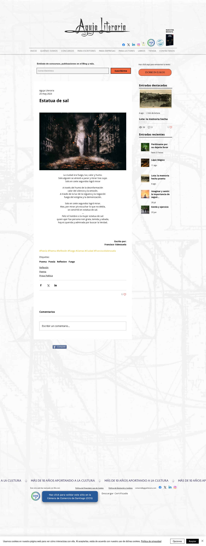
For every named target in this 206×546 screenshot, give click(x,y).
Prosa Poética (46, 275)
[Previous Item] (144, 98)
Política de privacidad (151, 541)
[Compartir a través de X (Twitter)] (48, 285)
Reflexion (62, 261)
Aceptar (192, 541)
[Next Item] (167, 98)
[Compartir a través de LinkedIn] (55, 285)
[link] (143, 44)
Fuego (72, 261)
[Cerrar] (202, 541)
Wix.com (57, 488)
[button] (68, 49)
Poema (43, 261)
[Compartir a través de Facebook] (40, 285)
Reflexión (44, 267)
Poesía (51, 261)
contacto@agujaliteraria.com (145, 488)
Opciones (177, 541)
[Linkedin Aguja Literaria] (133, 45)
